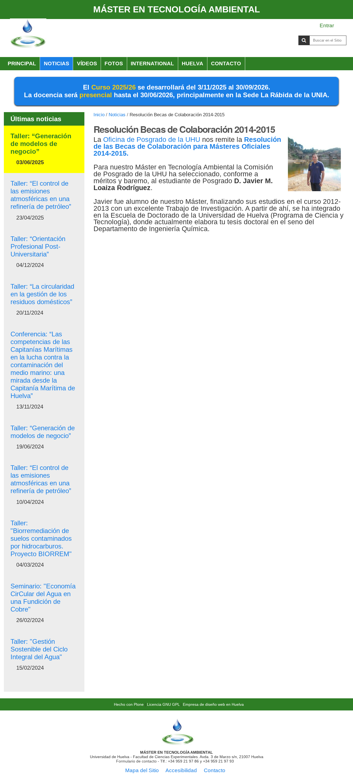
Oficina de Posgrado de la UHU (151, 139)
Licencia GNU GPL (163, 704)
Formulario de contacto (136, 761)
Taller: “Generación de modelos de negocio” (40, 143)
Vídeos (87, 63)
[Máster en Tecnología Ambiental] (28, 34)
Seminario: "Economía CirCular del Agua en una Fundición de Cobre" (43, 597)
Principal (22, 63)
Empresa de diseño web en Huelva (213, 704)
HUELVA (192, 63)
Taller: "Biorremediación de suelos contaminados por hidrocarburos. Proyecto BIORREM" (41, 538)
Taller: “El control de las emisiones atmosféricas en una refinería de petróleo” (40, 195)
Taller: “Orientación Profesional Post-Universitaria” (37, 246)
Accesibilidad (181, 770)
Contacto (226, 63)
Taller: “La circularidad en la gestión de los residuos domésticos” (42, 294)
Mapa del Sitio (142, 770)
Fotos (114, 63)
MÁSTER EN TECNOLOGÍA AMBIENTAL (176, 9)
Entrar (327, 25)
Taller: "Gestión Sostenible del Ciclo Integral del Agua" (39, 649)
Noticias (56, 63)
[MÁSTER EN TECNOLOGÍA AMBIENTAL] (177, 743)
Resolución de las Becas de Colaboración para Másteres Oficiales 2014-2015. (187, 146)
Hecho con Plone (129, 704)
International (152, 63)
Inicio (99, 114)
